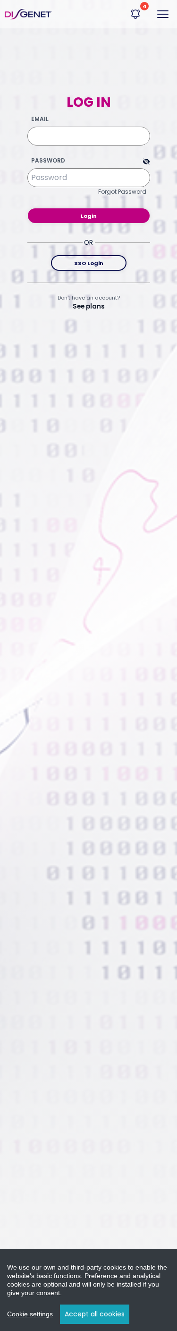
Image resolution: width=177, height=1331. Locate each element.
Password (48, 160)
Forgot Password (122, 192)
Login (89, 216)
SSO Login (88, 263)
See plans (89, 306)
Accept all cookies (95, 1314)
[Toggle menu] (163, 14)
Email (40, 119)
